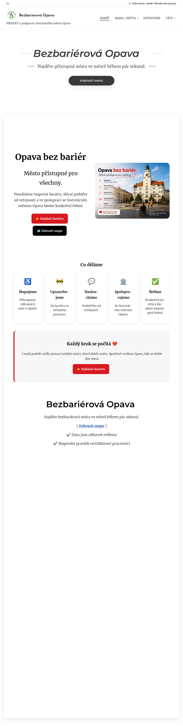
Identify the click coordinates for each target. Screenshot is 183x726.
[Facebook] (7, 4)
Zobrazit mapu (91, 426)
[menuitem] (105, 18)
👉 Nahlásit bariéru (50, 218)
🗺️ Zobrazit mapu (49, 231)
